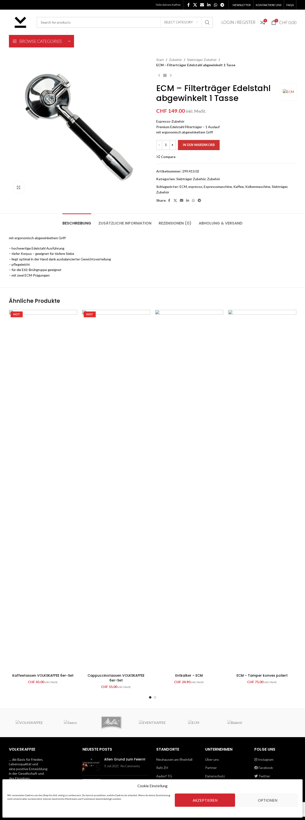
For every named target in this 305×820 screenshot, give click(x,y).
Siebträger (279, 187)
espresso (195, 187)
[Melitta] (111, 723)
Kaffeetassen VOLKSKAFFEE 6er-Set (43, 675)
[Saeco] (70, 723)
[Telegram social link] (222, 4)
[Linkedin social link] (209, 4)
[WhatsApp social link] (215, 4)
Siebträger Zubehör (202, 60)
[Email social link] (201, 4)
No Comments (130, 766)
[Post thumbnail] (91, 764)
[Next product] (171, 76)
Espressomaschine (218, 187)
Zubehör (175, 60)
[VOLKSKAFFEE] (29, 723)
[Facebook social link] (188, 4)
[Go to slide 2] (155, 697)
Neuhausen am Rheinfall (174, 759)
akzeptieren (205, 800)
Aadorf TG (164, 776)
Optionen (267, 800)
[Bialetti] (234, 723)
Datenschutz (215, 776)
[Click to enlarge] (19, 187)
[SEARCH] (207, 22)
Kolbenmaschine (257, 187)
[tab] (76, 220)
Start (160, 60)
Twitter (264, 776)
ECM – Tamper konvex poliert (262, 675)
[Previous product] (159, 76)
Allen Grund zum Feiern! (124, 759)
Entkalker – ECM (189, 675)
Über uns (212, 759)
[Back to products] (165, 76)
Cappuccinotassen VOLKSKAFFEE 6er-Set (116, 678)
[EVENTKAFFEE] (152, 723)
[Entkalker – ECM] (189, 490)
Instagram (265, 759)
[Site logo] (20, 22)
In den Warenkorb (199, 145)
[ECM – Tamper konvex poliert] (262, 490)
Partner (211, 768)
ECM (183, 187)
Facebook (265, 768)
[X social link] (194, 4)
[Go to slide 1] (150, 697)
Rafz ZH (162, 768)
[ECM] (193, 723)
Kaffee (238, 187)
